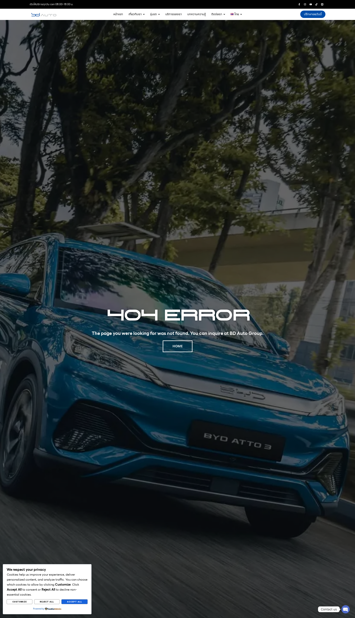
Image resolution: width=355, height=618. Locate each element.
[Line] (322, 4)
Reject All (47, 602)
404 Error (177, 316)
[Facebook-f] (299, 4)
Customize (19, 602)
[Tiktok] (316, 4)
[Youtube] (310, 4)
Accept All (74, 602)
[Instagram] (304, 4)
